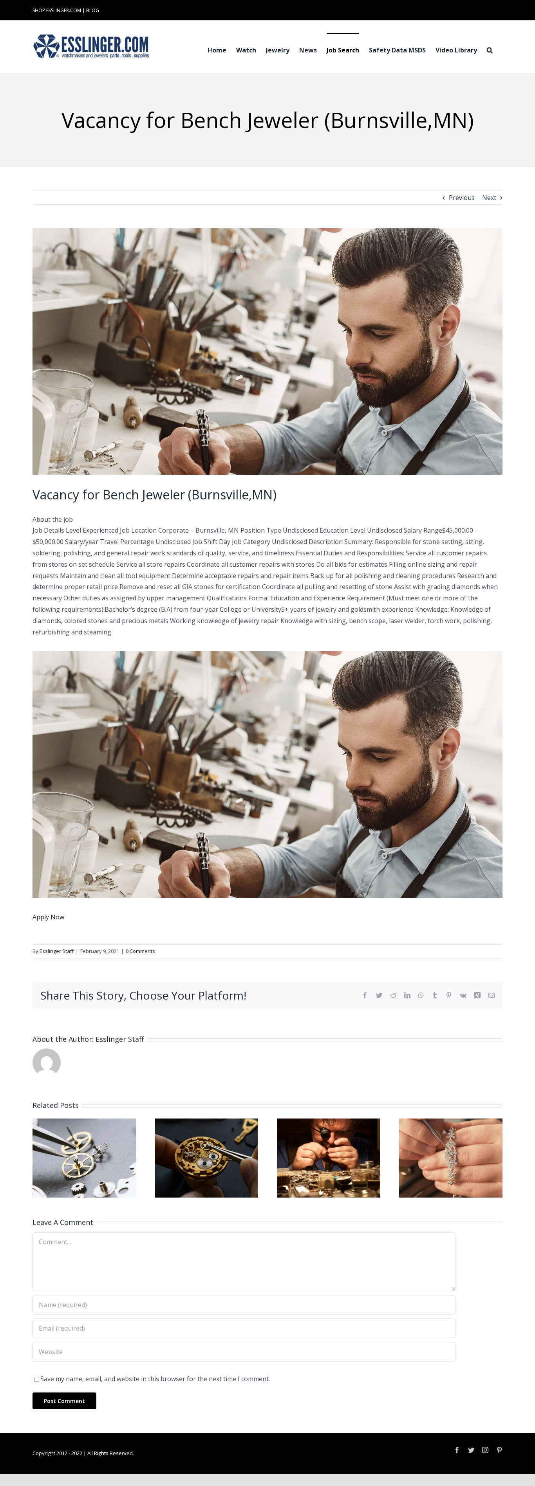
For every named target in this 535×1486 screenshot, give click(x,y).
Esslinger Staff (57, 951)
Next (489, 197)
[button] (490, 49)
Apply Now (48, 917)
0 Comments (140, 951)
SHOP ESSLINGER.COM (57, 10)
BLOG (92, 10)
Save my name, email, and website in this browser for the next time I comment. (155, 1378)
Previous (462, 197)
